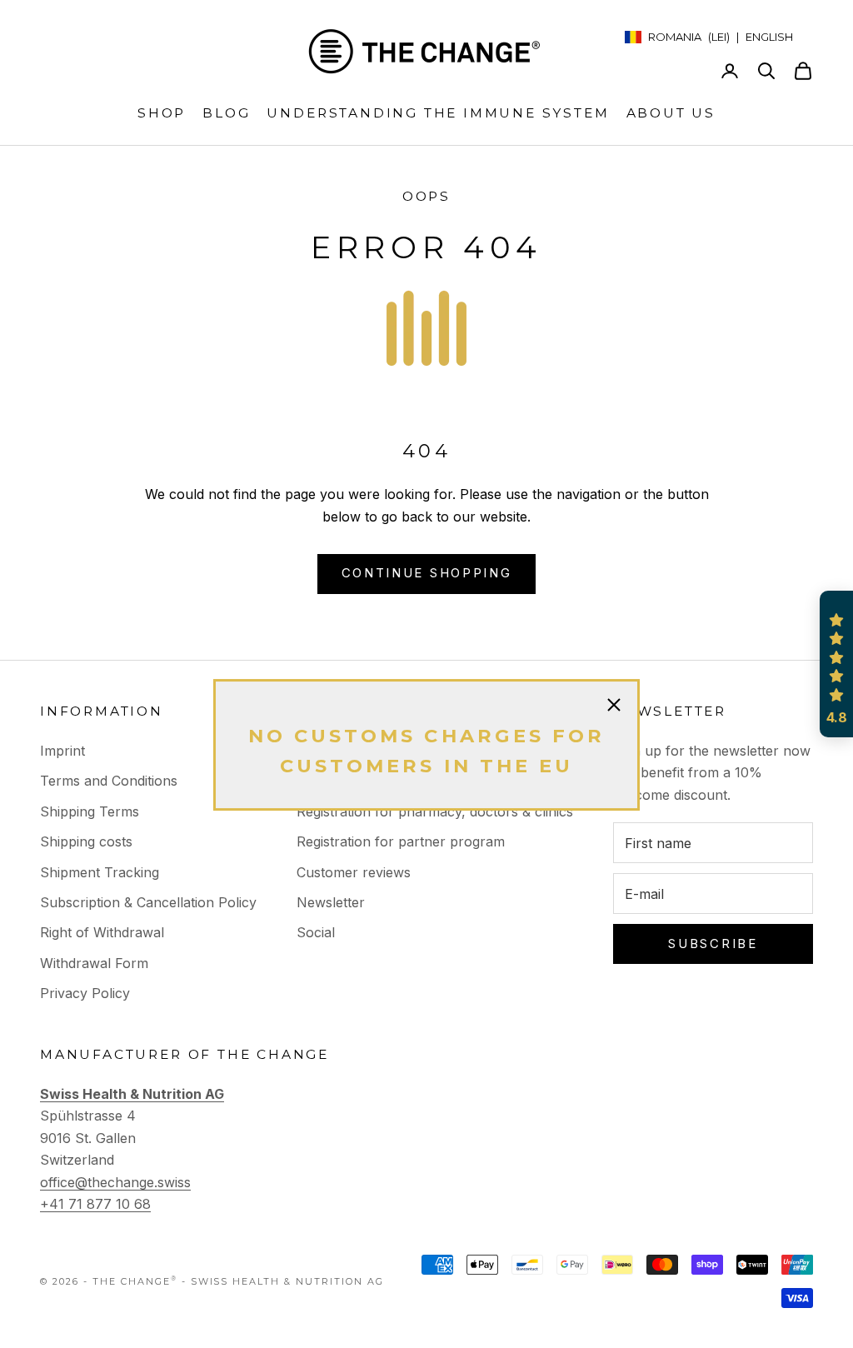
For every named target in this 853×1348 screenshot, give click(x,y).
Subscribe (712, 943)
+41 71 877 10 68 (95, 1204)
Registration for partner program (401, 841)
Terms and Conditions (108, 780)
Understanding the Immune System (438, 113)
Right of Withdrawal (102, 932)
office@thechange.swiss (115, 1182)
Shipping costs (86, 841)
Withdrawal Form (94, 963)
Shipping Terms (89, 811)
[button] (836, 664)
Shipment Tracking (99, 872)
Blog (226, 113)
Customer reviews (354, 872)
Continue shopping (427, 573)
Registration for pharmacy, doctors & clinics (435, 811)
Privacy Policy (85, 993)
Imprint (62, 750)
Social (316, 932)
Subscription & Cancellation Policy (148, 902)
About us (671, 113)
